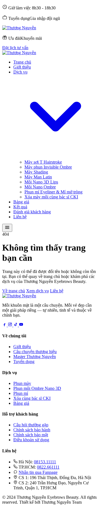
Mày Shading (36, 172)
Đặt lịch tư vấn (15, 47)
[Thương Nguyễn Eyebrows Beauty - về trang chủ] (19, 27)
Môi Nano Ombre (40, 187)
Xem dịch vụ (37, 290)
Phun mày (22, 383)
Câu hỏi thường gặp (30, 424)
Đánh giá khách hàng (32, 211)
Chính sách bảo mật (30, 434)
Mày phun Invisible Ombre (48, 167)
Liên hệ (20, 216)
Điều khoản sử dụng (31, 439)
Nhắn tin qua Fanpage (38, 472)
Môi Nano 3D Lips (41, 182)
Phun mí (20, 393)
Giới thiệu (22, 67)
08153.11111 (45, 461)
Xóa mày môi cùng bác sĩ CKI (51, 197)
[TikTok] (16, 325)
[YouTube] (21, 325)
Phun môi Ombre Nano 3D (37, 388)
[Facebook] (5, 325)
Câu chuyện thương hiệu (35, 351)
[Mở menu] (7, 228)
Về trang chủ (13, 290)
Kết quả (20, 206)
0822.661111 (48, 467)
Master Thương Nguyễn (34, 356)
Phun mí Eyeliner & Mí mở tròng (53, 192)
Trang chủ (22, 62)
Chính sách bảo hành (31, 429)
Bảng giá (21, 201)
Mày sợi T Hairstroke (43, 162)
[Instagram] (10, 325)
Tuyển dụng (23, 361)
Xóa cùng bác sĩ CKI (32, 398)
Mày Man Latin (38, 177)
